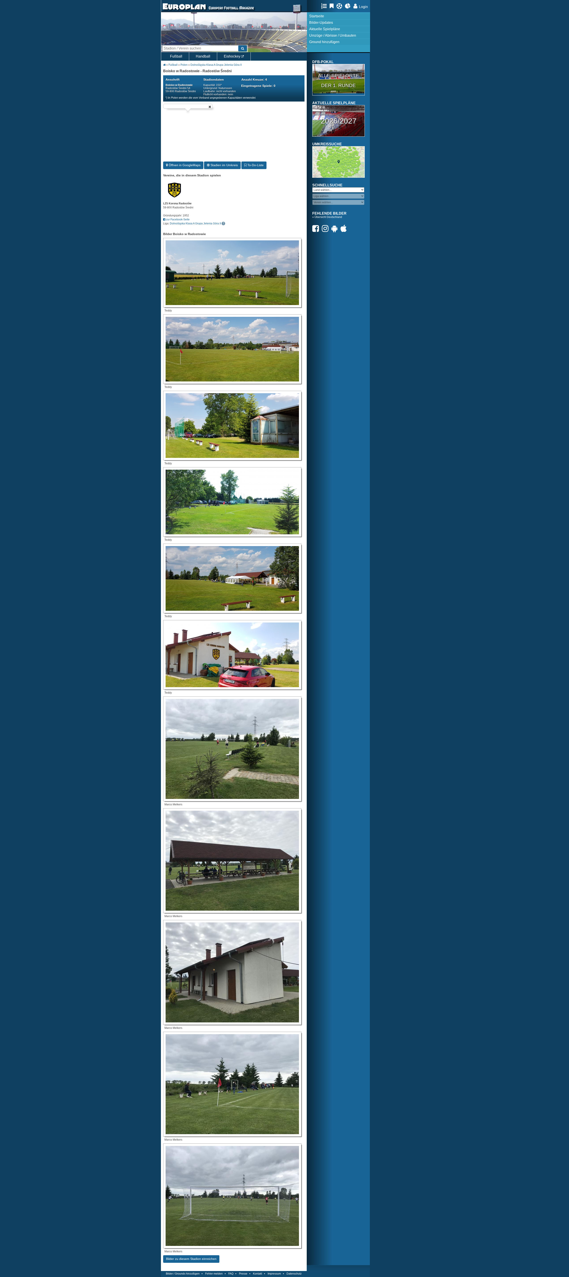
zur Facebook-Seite (177, 219)
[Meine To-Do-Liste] (333, 6)
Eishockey (232, 56)
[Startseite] (184, 10)
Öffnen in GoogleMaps (184, 165)
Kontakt (257, 1273)
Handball (203, 56)
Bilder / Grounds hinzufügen (183, 1273)
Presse (243, 1273)
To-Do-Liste (255, 165)
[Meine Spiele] (340, 6)
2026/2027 (339, 121)
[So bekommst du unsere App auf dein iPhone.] (345, 228)
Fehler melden (214, 1273)
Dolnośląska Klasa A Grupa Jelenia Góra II (216, 64)
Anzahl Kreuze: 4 (254, 79)
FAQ (230, 1273)
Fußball (176, 56)
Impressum (274, 1273)
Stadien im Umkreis (224, 165)
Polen (184, 64)
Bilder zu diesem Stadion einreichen (191, 1259)
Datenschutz (294, 1273)
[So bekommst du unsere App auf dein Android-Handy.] (335, 228)
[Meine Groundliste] (325, 6)
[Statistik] (349, 6)
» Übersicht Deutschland (327, 217)
